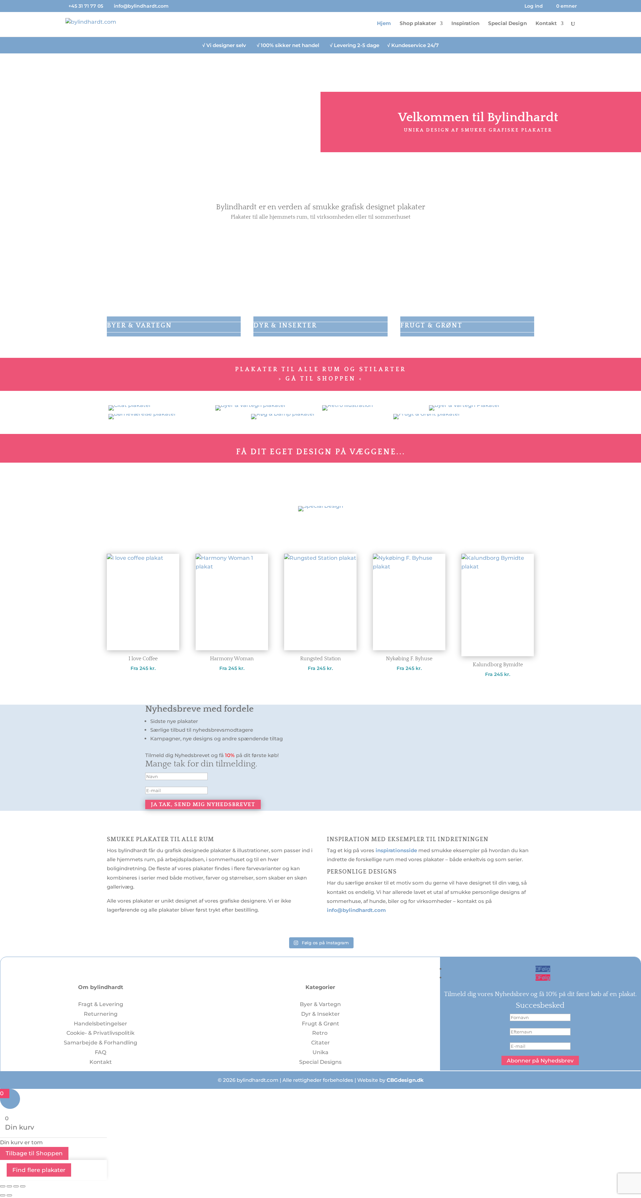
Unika (320, 1052)
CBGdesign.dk (405, 1080)
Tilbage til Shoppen (34, 1153)
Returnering (101, 1014)
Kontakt (546, 23)
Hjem (384, 23)
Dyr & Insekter (320, 1014)
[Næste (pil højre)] (9, 1195)
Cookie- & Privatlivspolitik (100, 1033)
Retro (320, 1033)
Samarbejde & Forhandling (100, 1042)
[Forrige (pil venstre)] (2, 1195)
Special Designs (320, 1062)
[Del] (16, 1186)
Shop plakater (418, 23)
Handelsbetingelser (100, 1023)
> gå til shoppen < (320, 379)
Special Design (507, 23)
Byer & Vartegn (320, 1004)
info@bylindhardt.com (356, 910)
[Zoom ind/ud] (2, 1186)
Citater (320, 1042)
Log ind (533, 6)
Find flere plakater (38, 1170)
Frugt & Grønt (320, 1023)
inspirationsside (396, 850)
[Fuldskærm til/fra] (9, 1186)
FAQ (100, 1052)
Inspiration (465, 23)
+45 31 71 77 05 (85, 6)
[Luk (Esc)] (22, 1186)
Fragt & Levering (100, 1004)
